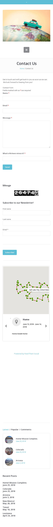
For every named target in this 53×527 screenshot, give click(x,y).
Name (6, 93)
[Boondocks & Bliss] (26, 26)
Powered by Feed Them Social (26, 353)
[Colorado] (9, 450)
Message (7, 118)
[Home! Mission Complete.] (9, 440)
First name (7, 209)
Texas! (6, 507)
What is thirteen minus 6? (14, 153)
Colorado (20, 449)
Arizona (19, 460)
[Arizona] (9, 461)
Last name (7, 219)
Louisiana (7, 513)
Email (6, 106)
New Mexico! (9, 501)
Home (22, 68)
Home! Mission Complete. (27, 438)
